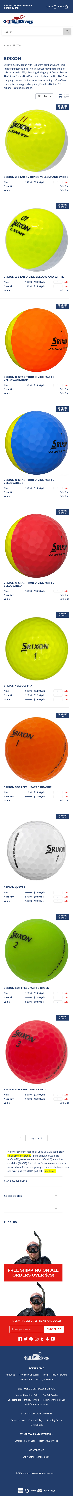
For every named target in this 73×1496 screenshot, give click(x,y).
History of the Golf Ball (54, 1399)
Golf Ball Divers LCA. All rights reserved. (38, 1473)
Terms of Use (18, 1420)
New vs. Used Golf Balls (27, 1395)
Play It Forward (59, 1374)
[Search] (67, 31)
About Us (10, 1374)
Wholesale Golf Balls (25, 1440)
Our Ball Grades (50, 1395)
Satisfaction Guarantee (36, 1404)
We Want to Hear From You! (36, 1456)
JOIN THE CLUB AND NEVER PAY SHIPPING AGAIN (18, 6)
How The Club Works (29, 1374)
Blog (45, 1374)
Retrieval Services (48, 1440)
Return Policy (36, 1424)
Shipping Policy (54, 1420)
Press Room (26, 1379)
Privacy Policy (36, 1420)
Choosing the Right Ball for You (23, 1399)
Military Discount (44, 1379)
